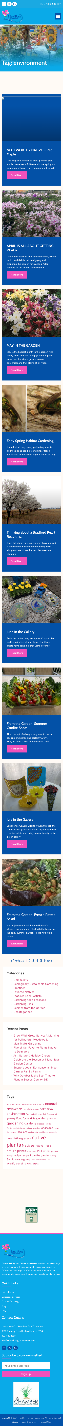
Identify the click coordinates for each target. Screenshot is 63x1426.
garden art (51, 1119)
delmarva (46, 1109)
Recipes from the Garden (29, 1008)
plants (21, 1151)
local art (22, 1131)
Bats (18, 1104)
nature (11, 1151)
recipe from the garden (36, 1155)
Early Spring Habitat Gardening (30, 441)
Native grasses (22, 1138)
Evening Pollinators (34, 1114)
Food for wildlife (25, 1118)
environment (16, 1113)
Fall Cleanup (48, 1114)
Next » (48, 960)
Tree (48, 1160)
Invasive (36, 1128)
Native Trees (43, 1145)
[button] (58, 16)
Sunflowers (13, 1159)
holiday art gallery (24, 1128)
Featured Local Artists (27, 996)
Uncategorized (22, 1012)
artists (12, 1104)
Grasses (40, 1124)
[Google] (14, 4)
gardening (15, 1123)
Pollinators (43, 1151)
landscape (47, 1127)
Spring (53, 1156)
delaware (33, 1109)
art (8, 1104)
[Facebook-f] (4, 4)
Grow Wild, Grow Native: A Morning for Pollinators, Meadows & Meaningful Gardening (36, 1039)
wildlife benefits (16, 1163)
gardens (30, 1123)
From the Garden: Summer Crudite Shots (27, 725)
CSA (25, 1109)
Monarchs (53, 1132)
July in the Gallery (20, 819)
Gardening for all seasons (29, 1000)
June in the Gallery (20, 632)
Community (20, 980)
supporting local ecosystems (33, 1160)
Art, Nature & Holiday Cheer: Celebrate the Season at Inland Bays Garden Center (36, 1059)
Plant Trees (31, 1151)
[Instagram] (9, 4)
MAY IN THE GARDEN (23, 345)
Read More (17, 175)
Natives (28, 1145)
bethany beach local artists (32, 1104)
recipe (17, 1155)
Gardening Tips (23, 1004)
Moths (9, 1139)
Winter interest (33, 1164)
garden (41, 1118)
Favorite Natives (23, 992)
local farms (43, 1132)
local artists (33, 1132)
